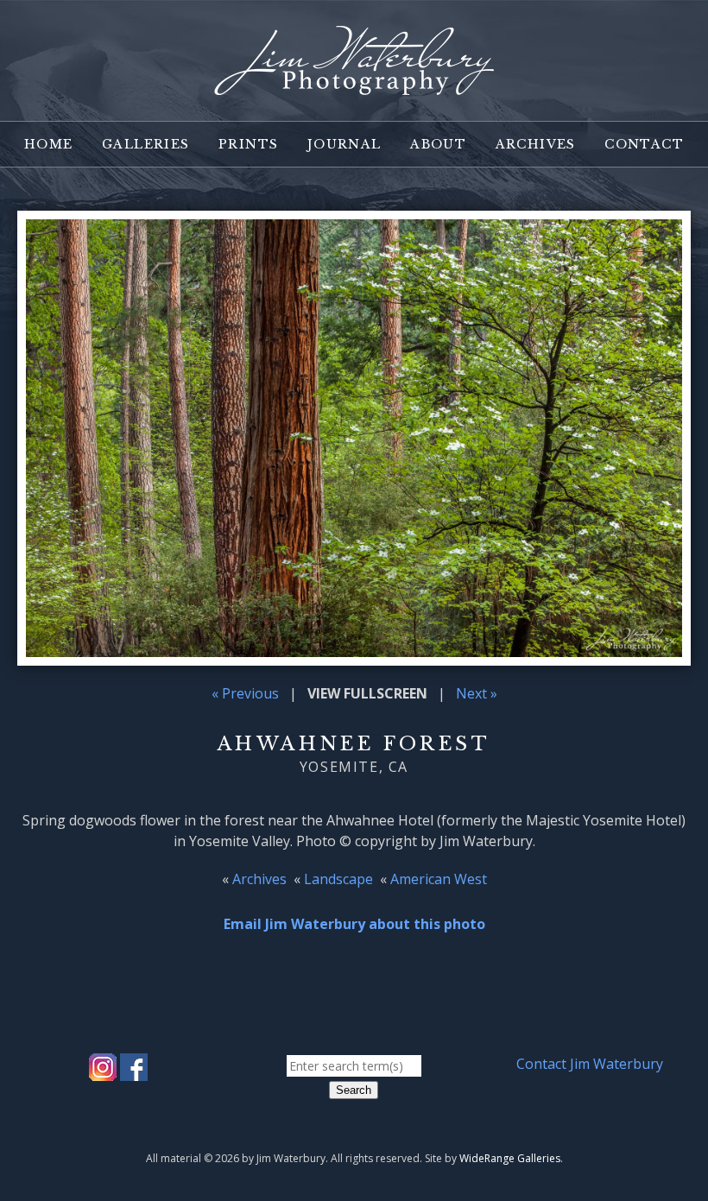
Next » (476, 693)
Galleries (146, 144)
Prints (248, 144)
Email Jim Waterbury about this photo (354, 923)
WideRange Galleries (509, 1158)
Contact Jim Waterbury (589, 1063)
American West (438, 878)
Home (48, 144)
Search (353, 1090)
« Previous (245, 693)
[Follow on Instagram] (103, 1070)
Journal (344, 144)
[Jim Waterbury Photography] (354, 84)
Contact (644, 144)
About (438, 144)
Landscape (338, 878)
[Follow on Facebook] (134, 1070)
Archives (536, 144)
